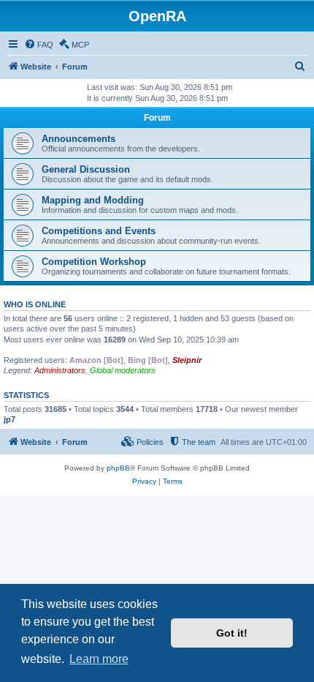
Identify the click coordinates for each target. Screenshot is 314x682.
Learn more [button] (99, 659)
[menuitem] (38, 44)
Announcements (78, 138)
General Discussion (86, 169)
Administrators (59, 370)
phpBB (118, 468)
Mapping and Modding (93, 200)
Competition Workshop (94, 261)
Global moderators (123, 370)
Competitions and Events (99, 230)
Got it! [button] (232, 633)
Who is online (35, 304)
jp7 (9, 419)
